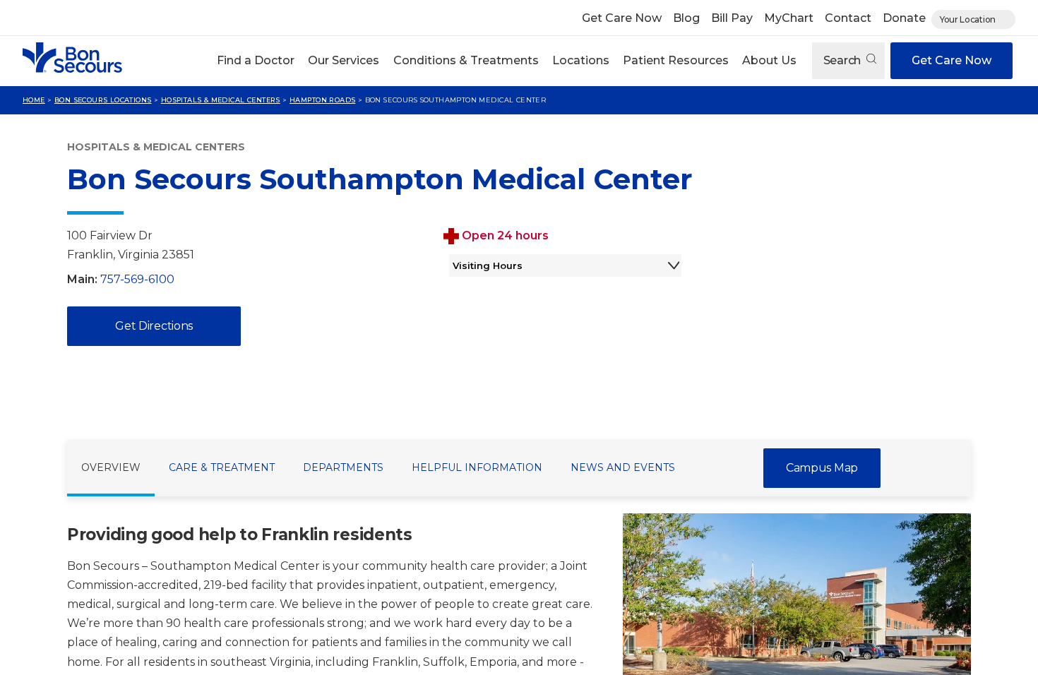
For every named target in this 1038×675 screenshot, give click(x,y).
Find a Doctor (255, 60)
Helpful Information (477, 467)
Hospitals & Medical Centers (220, 100)
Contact (848, 18)
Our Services (343, 60)
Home (34, 100)
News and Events (623, 467)
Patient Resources (676, 60)
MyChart (788, 18)
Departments (343, 467)
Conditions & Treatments (466, 60)
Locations (580, 60)
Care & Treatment (222, 467)
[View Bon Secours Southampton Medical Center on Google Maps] (843, 321)
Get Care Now (622, 18)
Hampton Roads (322, 100)
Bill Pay (732, 18)
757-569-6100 (137, 279)
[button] (256, 60)
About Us (769, 60)
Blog (686, 18)
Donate (904, 18)
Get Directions (154, 326)
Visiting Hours (488, 265)
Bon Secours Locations (103, 100)
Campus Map (822, 467)
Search (843, 60)
